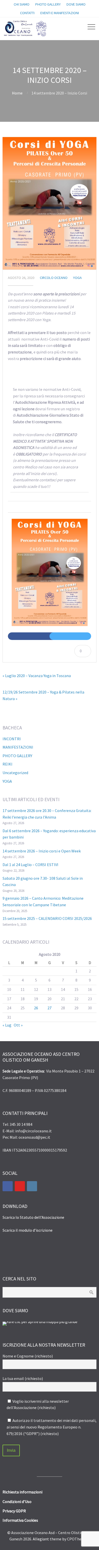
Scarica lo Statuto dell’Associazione (33, 1217)
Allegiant (41, 1538)
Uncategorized (15, 772)
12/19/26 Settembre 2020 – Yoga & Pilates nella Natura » (43, 695)
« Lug (7, 1025)
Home (17, 93)
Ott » (18, 1025)
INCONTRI (12, 738)
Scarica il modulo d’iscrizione (28, 1230)
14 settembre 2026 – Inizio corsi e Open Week (42, 850)
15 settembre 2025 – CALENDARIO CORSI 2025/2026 (47, 918)
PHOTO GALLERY (17, 755)
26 (36, 1007)
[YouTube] (20, 1186)
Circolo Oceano (54, 277)
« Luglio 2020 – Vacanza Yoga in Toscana (37, 675)
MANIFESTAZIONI (18, 747)
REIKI (7, 764)
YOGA (77, 277)
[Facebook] (8, 1186)
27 (49, 1007)
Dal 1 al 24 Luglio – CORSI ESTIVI (30, 864)
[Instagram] (32, 1186)
